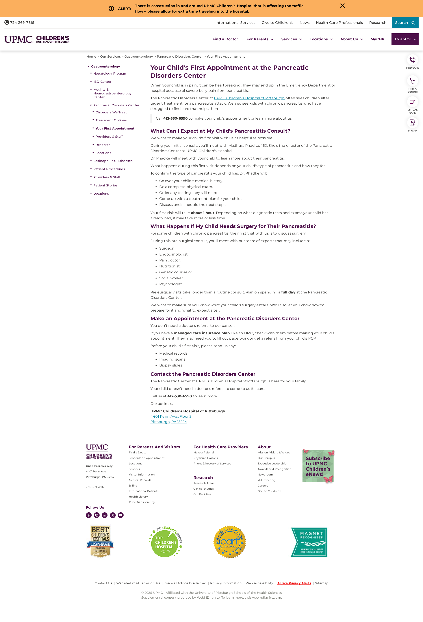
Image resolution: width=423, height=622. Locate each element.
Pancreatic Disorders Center (116, 105)
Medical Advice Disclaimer (185, 583)
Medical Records (140, 480)
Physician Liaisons (205, 458)
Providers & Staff (109, 137)
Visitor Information (142, 474)
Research (377, 23)
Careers (263, 485)
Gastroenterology (105, 66)
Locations (103, 153)
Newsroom (265, 474)
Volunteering (266, 480)
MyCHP (377, 39)
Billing (133, 485)
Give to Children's (277, 23)
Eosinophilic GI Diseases (112, 161)
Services (134, 469)
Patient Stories (105, 185)
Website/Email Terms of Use (138, 583)
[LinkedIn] (105, 515)
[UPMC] (36, 39)
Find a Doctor (225, 39)
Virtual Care (413, 111)
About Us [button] (349, 39)
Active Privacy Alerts (294, 583)
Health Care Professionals (339, 23)
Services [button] (289, 39)
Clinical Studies (203, 488)
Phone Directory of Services (212, 463)
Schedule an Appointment (147, 458)
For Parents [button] (258, 39)
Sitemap (321, 583)
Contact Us (103, 583)
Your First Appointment (115, 128)
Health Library (138, 496)
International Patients (144, 491)
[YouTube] (121, 515)
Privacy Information (226, 583)
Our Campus (266, 458)
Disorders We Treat (111, 112)
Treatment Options (111, 120)
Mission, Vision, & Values (274, 452)
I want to (403, 39)
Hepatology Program (110, 73)
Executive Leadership (272, 463)
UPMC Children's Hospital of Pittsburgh (249, 98)
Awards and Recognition (274, 469)
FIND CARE (412, 67)
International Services (235, 23)
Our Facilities (202, 494)
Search (401, 23)
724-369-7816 (21, 23)
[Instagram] (97, 515)
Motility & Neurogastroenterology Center (112, 93)
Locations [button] (319, 39)
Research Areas (203, 483)
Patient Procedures (109, 169)
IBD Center (102, 82)
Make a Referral (203, 452)
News (305, 23)
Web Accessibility (259, 583)
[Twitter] (113, 515)
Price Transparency (142, 502)
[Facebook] (89, 515)
